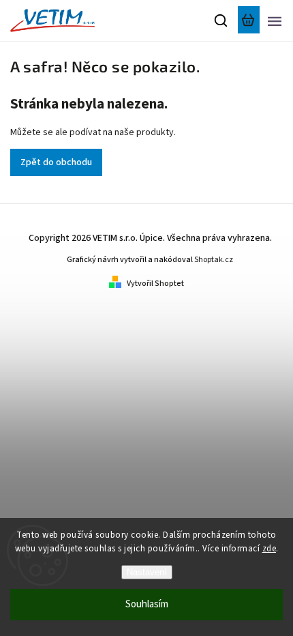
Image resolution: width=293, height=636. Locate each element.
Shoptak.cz (213, 259)
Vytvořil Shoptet (155, 283)
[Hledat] (221, 20)
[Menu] (274, 20)
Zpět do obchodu (56, 162)
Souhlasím (146, 604)
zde (269, 549)
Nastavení (147, 572)
